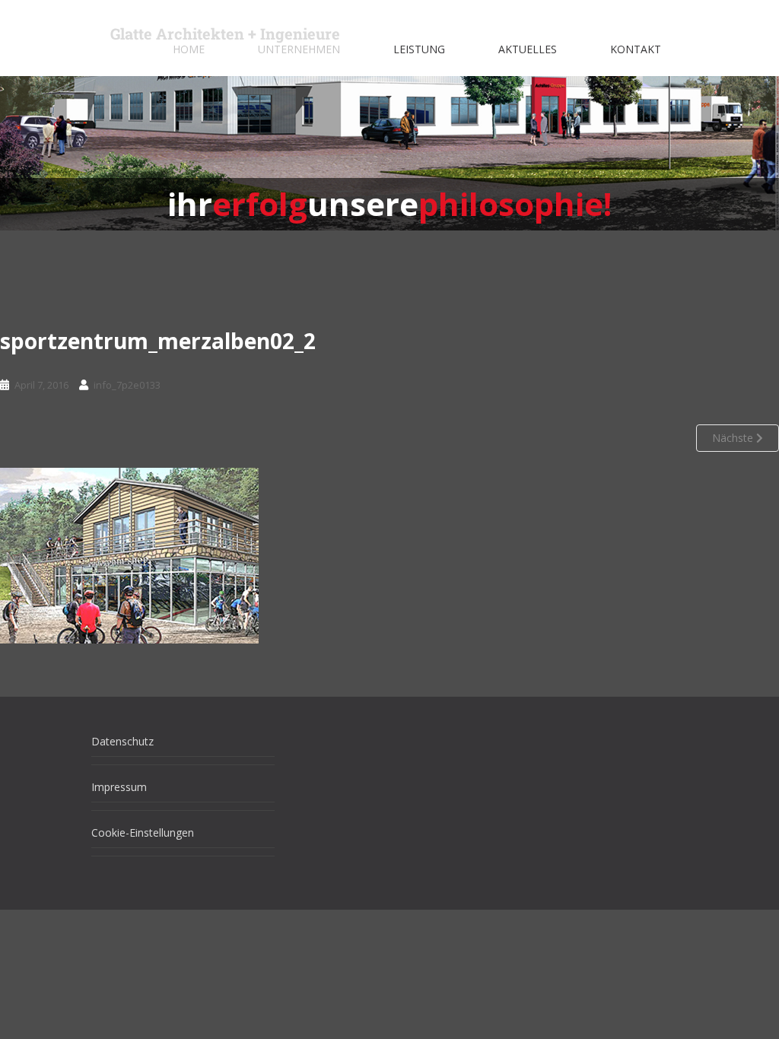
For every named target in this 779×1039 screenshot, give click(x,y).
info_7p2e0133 (127, 385)
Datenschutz (122, 741)
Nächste (734, 438)
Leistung (419, 49)
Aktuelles (527, 49)
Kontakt (635, 49)
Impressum (119, 787)
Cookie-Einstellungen (142, 832)
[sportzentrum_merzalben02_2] (129, 554)
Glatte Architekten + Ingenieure (225, 33)
